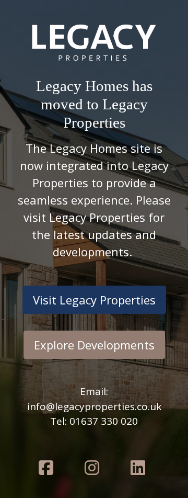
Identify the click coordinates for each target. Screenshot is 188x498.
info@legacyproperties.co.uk (94, 406)
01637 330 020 (103, 421)
